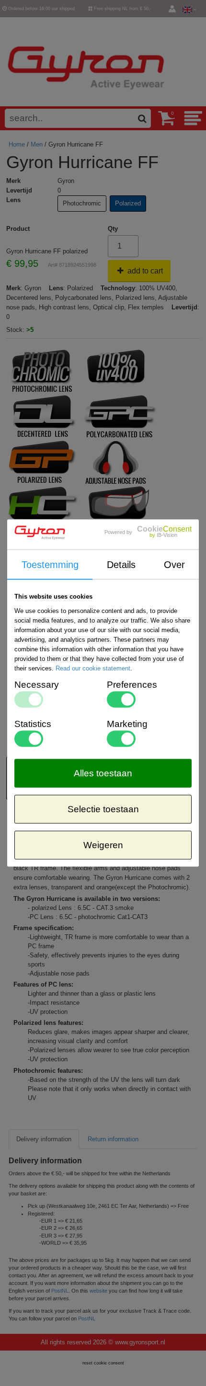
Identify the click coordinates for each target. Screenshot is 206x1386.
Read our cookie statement (93, 667)
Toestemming (50, 564)
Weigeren (103, 845)
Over (174, 564)
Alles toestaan (103, 773)
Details (121, 564)
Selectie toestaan (103, 809)
